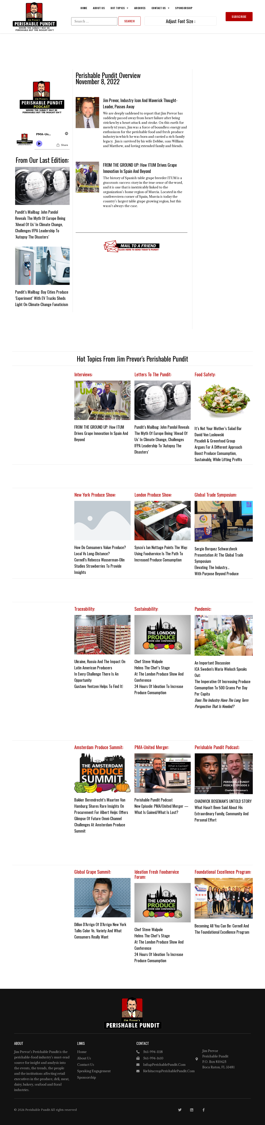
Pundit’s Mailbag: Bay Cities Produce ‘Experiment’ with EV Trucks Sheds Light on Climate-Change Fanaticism (41, 298)
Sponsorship (184, 8)
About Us (99, 8)
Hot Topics (118, 8)
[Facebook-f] (203, 1109)
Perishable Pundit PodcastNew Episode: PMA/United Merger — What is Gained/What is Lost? (161, 806)
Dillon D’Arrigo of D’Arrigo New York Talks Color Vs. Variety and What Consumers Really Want (100, 930)
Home (84, 8)
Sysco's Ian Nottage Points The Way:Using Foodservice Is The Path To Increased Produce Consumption (161, 553)
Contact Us (159, 8)
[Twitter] (179, 1109)
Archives (140, 8)
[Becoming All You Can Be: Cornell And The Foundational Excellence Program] (224, 898)
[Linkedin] (191, 1109)
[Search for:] (94, 21)
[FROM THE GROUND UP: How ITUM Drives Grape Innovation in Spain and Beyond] (102, 400)
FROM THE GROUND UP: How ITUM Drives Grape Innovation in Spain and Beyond (140, 168)
